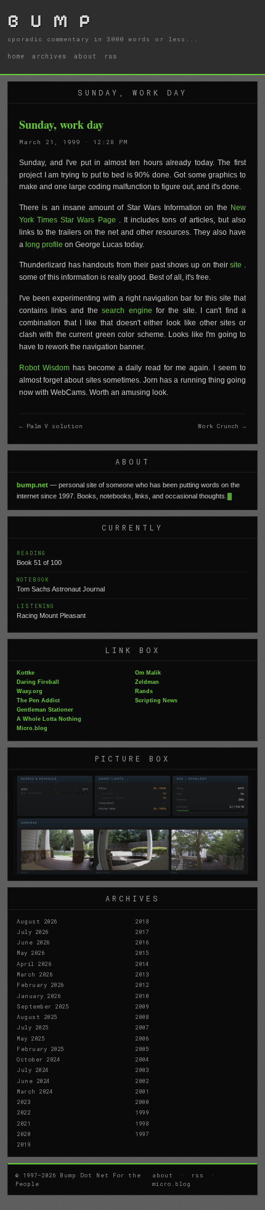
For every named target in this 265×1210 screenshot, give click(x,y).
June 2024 (33, 1080)
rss (110, 56)
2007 (142, 1027)
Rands (144, 691)
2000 (142, 1101)
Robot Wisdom (46, 367)
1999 (142, 1112)
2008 (142, 1016)
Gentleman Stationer (45, 710)
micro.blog (171, 1183)
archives (49, 56)
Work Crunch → (222, 426)
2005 (142, 1048)
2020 (23, 1133)
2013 (142, 974)
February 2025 (40, 1048)
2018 (142, 921)
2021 (23, 1123)
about (85, 56)
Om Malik (148, 673)
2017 (142, 931)
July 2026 (33, 931)
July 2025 (33, 1027)
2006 (142, 1038)
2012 (142, 984)
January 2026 (38, 995)
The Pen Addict (38, 700)
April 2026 (34, 963)
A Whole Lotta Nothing (49, 719)
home (16, 56)
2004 (142, 1059)
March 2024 (34, 1091)
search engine (127, 310)
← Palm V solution (51, 426)
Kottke (26, 673)
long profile (45, 244)
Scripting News (156, 700)
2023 (23, 1101)
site (237, 265)
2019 (23, 1144)
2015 (142, 952)
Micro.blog (32, 728)
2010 (142, 995)
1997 (142, 1133)
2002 (142, 1080)
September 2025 (42, 1006)
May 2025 (30, 1038)
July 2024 (33, 1069)
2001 (142, 1091)
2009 (142, 1006)
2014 (142, 963)
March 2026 (34, 974)
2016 (142, 942)
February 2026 (40, 984)
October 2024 (38, 1059)
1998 (142, 1123)
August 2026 (37, 921)
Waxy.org (30, 691)
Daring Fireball (38, 682)
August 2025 (37, 1016)
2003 (142, 1069)
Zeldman (147, 682)
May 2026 (30, 952)
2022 (23, 1112)
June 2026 (33, 942)
